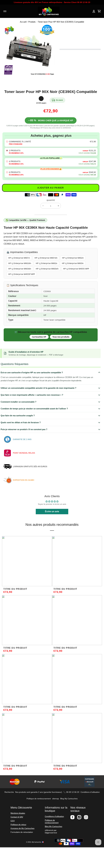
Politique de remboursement (39, 799)
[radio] (51, 143)
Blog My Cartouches (69, 799)
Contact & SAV (17, 817)
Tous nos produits (60, 337)
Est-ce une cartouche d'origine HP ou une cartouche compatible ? (32, 372)
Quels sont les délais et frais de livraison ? (21, 422)
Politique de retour (18, 824)
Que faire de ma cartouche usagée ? (18, 415)
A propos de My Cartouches (22, 828)
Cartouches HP (39, 337)
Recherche (9, 792)
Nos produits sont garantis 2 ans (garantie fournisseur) (38, 792)
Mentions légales (18, 813)
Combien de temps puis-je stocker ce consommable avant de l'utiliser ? (34, 408)
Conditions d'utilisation (90, 792)
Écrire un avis (52, 511)
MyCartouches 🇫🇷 (38, 842)
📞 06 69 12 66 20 (71, 792)
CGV (13, 821)
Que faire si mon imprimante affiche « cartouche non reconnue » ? (32, 395)
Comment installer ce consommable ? (18, 402)
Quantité (51, 200)
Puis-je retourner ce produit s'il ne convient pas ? (24, 429)
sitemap (55, 799)
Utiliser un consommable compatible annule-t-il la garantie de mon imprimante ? (38, 388)
